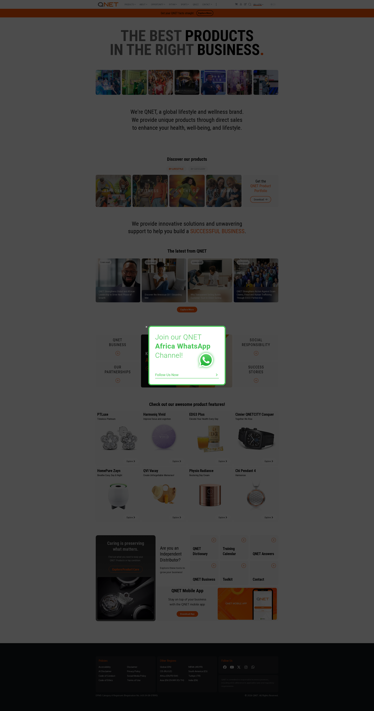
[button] (146, 327)
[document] (187, 355)
